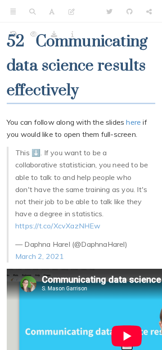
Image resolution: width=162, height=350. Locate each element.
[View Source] (33, 33)
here (133, 122)
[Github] (130, 11)
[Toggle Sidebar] (13, 11)
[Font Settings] (51, 11)
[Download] (54, 33)
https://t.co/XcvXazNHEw (58, 225)
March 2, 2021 (39, 256)
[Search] (32, 11)
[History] (13, 33)
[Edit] (71, 11)
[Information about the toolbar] (72, 33)
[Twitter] (109, 11)
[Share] (149, 11)
